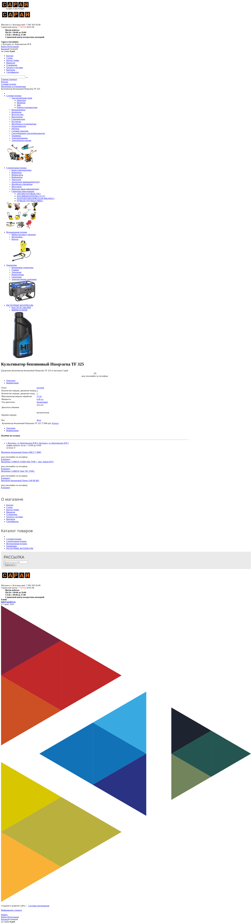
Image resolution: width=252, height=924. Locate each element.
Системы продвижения (38, 906)
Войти (4, 46)
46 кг (39, 420)
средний (40, 388)
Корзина (5, 49)
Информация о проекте (11, 910)
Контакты (10, 519)
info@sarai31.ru (8, 602)
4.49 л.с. (40, 399)
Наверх (4, 915)
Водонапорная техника (16, 544)
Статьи (9, 507)
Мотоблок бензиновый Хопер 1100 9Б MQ (20, 480)
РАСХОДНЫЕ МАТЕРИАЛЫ (19, 548)
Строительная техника (16, 541)
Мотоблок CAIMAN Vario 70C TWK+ (18, 471)
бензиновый (42, 402)
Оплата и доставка (14, 517)
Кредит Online (12, 510)
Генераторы (11, 546)
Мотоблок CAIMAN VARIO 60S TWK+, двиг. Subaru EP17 (27, 462)
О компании (11, 514)
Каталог (10, 505)
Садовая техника (13, 539)
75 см (39, 396)
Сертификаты (12, 521)
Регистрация (13, 46)
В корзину (5, 459)
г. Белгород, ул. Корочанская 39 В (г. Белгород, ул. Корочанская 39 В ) (37, 443)
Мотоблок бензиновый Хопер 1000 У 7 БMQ (21, 452)
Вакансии (10, 512)
